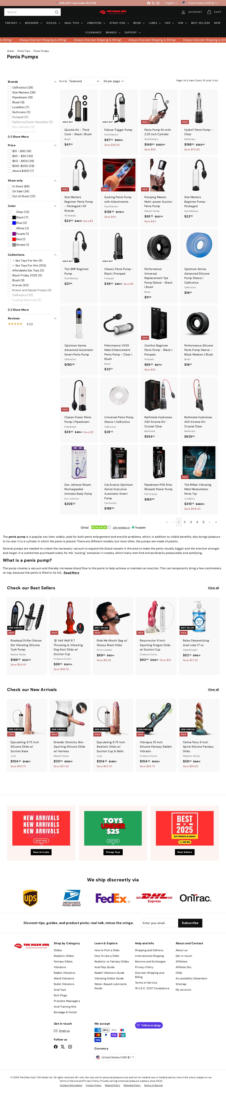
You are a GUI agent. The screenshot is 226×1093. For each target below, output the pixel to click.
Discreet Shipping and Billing (149, 975)
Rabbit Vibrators (64, 973)
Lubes (153, 22)
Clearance (93, 32)
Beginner (32, 22)
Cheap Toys (113, 852)
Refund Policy (112, 1085)
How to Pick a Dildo (107, 950)
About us (182, 950)
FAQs (179, 973)
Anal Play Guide (104, 967)
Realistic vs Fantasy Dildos (111, 961)
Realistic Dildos (64, 956)
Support (131, 32)
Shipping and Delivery (149, 950)
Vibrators (95, 22)
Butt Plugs (60, 995)
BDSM (137, 22)
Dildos (52, 22)
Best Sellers (200, 22)
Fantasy (11, 22)
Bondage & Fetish (65, 1012)
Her (168, 22)
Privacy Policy (144, 967)
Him (181, 22)
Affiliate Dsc (184, 967)
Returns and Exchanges (150, 961)
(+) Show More (18, 137)
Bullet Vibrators (64, 984)
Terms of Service (146, 982)
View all (213, 588)
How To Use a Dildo (106, 956)
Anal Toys (72, 22)
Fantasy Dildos (63, 961)
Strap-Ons (117, 22)
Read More (71, 573)
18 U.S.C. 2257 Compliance (152, 988)
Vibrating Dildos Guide (109, 978)
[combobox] (32, 12)
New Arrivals (41, 852)
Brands (112, 32)
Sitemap (181, 984)
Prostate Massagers (67, 1001)
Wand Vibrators (64, 978)
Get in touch (184, 956)
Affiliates (181, 961)
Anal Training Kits (65, 1006)
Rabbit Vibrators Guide (109, 973)
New (217, 22)
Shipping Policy (132, 1085)
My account (183, 989)
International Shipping (149, 956)
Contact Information (71, 1085)
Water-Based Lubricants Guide (110, 986)
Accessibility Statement (191, 978)
